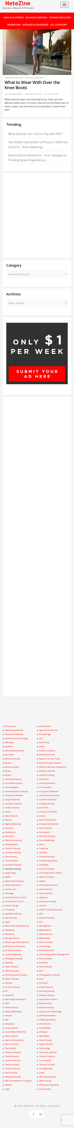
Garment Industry (14, 77)
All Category (58, 24)
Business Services (36, 17)
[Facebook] (33, 1113)
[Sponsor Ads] (37, 383)
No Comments (51, 94)
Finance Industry (60, 17)
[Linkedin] (41, 1113)
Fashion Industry (34, 77)
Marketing (14, 24)
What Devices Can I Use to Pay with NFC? (35, 134)
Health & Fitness (13, 17)
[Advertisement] (37, 216)
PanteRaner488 (14, 94)
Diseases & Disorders (35, 24)
